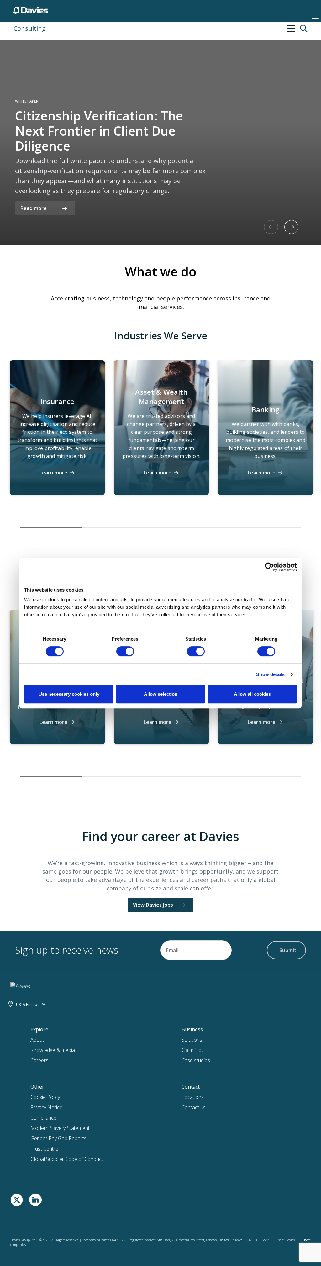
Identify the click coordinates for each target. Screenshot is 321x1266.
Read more (33, 208)
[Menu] (310, 7)
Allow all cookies (252, 694)
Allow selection (160, 694)
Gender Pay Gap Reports (58, 1138)
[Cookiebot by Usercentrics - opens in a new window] (269, 567)
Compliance (43, 1117)
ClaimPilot (192, 1050)
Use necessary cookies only (69, 694)
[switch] (125, 652)
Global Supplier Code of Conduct (66, 1159)
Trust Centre (44, 1148)
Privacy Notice (46, 1107)
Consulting (29, 28)
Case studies (196, 1060)
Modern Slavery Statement (60, 1128)
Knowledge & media (52, 1050)
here (307, 1240)
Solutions (192, 1039)
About (37, 1039)
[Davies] (30, 9)
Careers (39, 1060)
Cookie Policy (45, 1097)
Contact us (194, 1107)
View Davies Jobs (153, 904)
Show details (270, 674)
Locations (193, 1097)
